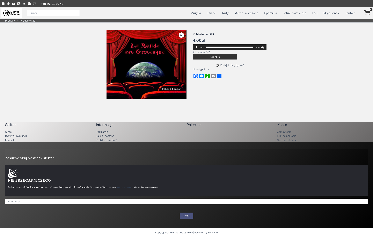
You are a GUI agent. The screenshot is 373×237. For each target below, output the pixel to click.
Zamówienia (284, 131)
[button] (181, 35)
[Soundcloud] (24, 3)
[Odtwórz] (196, 47)
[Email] (34, 3)
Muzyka (196, 13)
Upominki (270, 13)
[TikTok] (8, 3)
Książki (211, 13)
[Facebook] (3, 3)
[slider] (229, 47)
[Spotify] (29, 3)
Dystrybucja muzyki (16, 135)
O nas (8, 131)
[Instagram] (18, 3)
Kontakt (350, 13)
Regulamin (102, 131)
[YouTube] (13, 3)
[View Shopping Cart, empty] (367, 13)
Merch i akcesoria (246, 13)
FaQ (314, 13)
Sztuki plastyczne (294, 13)
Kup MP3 (215, 56)
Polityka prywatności (107, 140)
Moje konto (331, 13)
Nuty (225, 13)
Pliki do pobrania (286, 135)
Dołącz (186, 215)
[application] (229, 47)
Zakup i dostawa (105, 135)
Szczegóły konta (286, 140)
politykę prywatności (125, 187)
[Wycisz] (262, 47)
